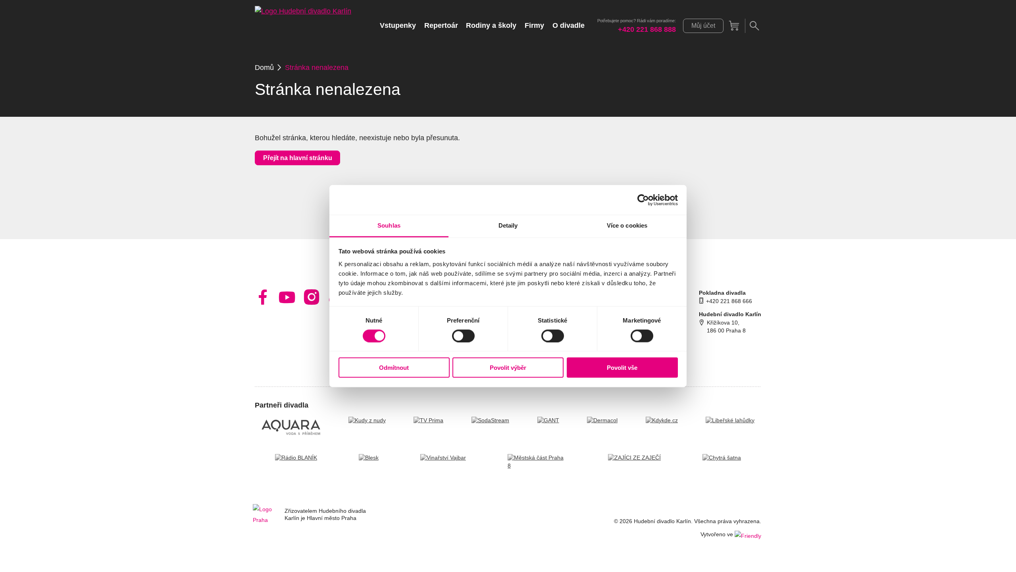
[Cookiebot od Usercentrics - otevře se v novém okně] (643, 200)
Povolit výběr (508, 367)
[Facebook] (263, 297)
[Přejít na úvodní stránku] (303, 26)
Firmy (534, 25)
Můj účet (703, 25)
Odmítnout (394, 367)
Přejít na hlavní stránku (297, 158)
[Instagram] (312, 297)
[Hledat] (754, 26)
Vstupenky (398, 25)
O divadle (568, 25)
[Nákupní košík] (734, 26)
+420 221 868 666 (729, 301)
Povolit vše (622, 367)
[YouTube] (287, 297)
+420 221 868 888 (647, 29)
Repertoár (441, 25)
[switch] (463, 335)
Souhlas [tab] (388, 225)
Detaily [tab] (508, 225)
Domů (264, 68)
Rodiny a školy (491, 25)
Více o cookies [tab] (627, 225)
